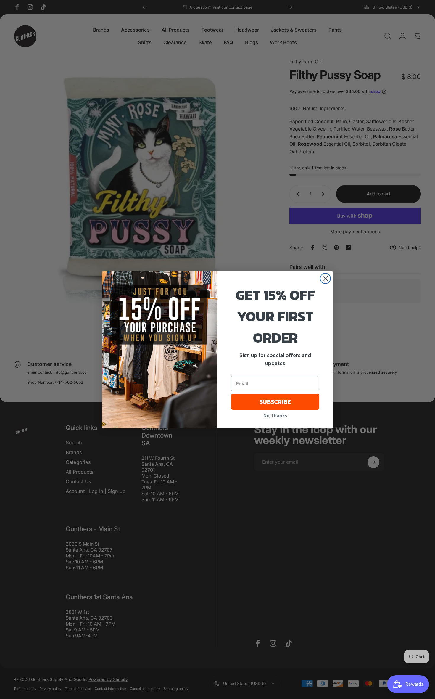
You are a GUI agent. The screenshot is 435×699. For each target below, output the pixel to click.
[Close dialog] (325, 278)
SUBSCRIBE (275, 401)
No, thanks (275, 415)
